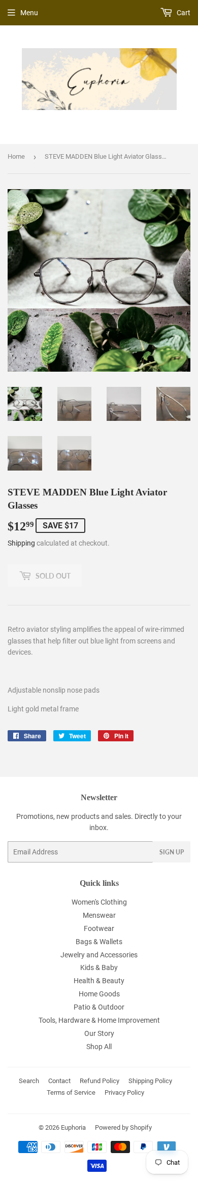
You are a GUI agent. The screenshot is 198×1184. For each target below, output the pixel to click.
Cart (182, 13)
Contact (59, 1081)
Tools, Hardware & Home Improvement (99, 1020)
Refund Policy (99, 1081)
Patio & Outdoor (99, 1007)
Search (29, 1081)
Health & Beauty (99, 981)
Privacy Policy (124, 1092)
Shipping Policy (150, 1081)
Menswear (99, 915)
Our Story (99, 1033)
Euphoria (73, 1127)
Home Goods (99, 994)
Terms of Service (71, 1092)
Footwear (99, 928)
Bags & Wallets (99, 942)
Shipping (21, 543)
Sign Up (171, 852)
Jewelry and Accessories (99, 955)
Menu (29, 13)
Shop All (99, 1047)
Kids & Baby (99, 967)
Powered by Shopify (123, 1127)
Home (16, 156)
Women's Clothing (99, 902)
